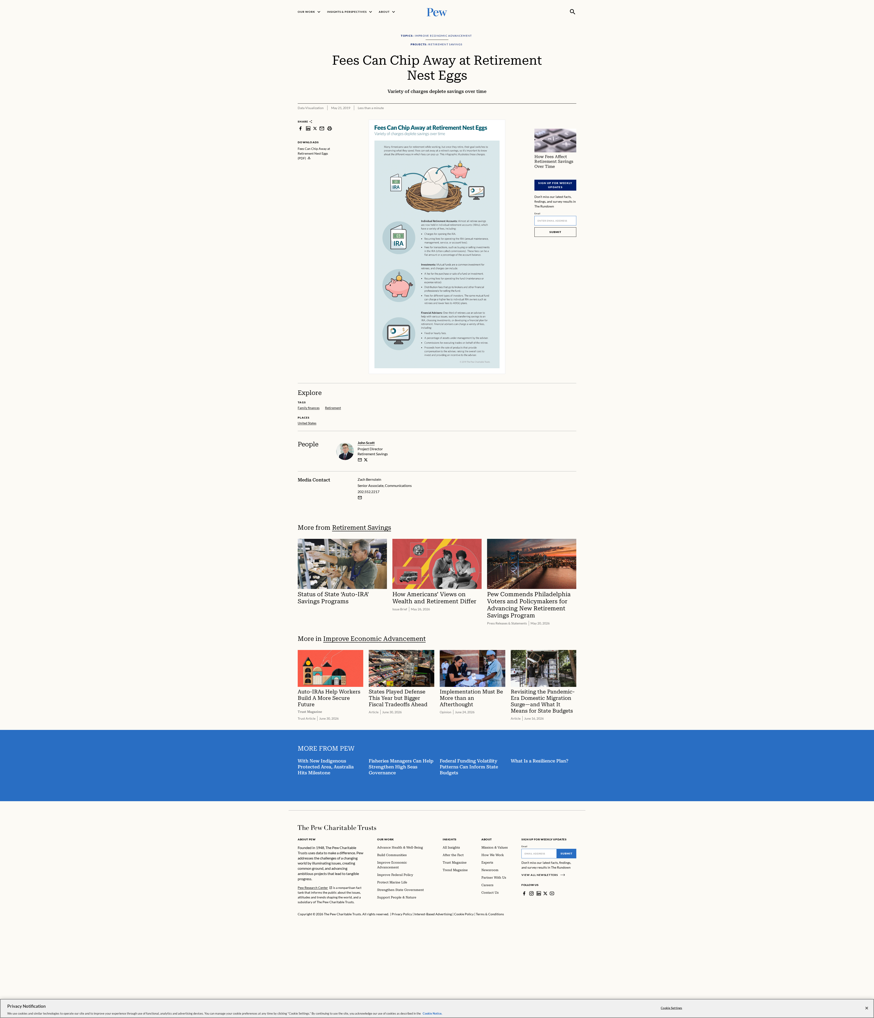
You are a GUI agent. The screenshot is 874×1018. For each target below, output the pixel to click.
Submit (555, 232)
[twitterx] (315, 128)
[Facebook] (524, 893)
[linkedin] (308, 128)
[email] (322, 128)
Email (537, 213)
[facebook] (300, 128)
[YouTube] (552, 893)
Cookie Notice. (432, 1013)
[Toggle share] (561, 116)
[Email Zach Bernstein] (360, 497)
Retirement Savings (361, 527)
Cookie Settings (671, 1008)
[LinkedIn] (538, 893)
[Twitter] (545, 893)
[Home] (337, 827)
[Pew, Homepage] (437, 11)
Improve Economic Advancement (374, 638)
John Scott (366, 442)
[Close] (867, 1008)
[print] (329, 128)
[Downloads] (573, 116)
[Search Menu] (572, 11)
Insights (450, 839)
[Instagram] (531, 893)
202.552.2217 (368, 491)
